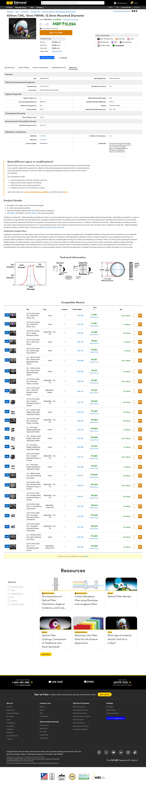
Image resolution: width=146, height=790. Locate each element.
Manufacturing (20, 7)
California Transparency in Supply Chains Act (19, 760)
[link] (135, 1)
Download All (119, 45)
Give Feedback (44, 716)
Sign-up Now (104, 694)
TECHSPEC (10, 732)
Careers (8, 719)
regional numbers (25, 685)
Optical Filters (25, 11)
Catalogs (109, 706)
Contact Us (137, 7)
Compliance (9, 729)
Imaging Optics (44, 735)
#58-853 (80, 421)
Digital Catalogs (111, 710)
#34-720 (80, 402)
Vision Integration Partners (80, 710)
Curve (132, 39)
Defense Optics (44, 738)
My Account (121, 3)
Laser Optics (43, 731)
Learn (32, 7)
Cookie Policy (20, 757)
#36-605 (80, 371)
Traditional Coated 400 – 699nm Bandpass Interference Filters (59, 11)
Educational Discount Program (81, 716)
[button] (128, 7)
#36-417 (80, 391)
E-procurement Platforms (80, 729)
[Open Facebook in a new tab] (99, 753)
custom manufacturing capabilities (36, 192)
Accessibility (41, 757)
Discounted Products (79, 723)
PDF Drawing (104, 42)
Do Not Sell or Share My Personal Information (45, 759)
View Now (55, 602)
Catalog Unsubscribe (112, 713)
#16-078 (80, 537)
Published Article (17, 594)
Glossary (14, 601)
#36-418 (80, 351)
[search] (72, 3)
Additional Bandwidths (71, 19)
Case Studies (10, 726)
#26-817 (80, 496)
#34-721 (80, 457)
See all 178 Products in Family (122, 11)
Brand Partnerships (12, 735)
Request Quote (57, 51)
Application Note (17, 587)
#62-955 (80, 506)
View (110, 136)
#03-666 (80, 467)
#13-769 (80, 527)
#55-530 (80, 438)
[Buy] (140, 315)
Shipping (42, 706)
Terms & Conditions (31, 757)
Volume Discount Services (80, 713)
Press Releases (10, 723)
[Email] (132, 11)
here (86, 556)
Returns (42, 710)
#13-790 (80, 324)
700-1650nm (32, 213)
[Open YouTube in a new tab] (113, 753)
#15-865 (80, 333)
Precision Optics (44, 725)
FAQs (41, 713)
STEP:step (121, 39)
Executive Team (10, 710)
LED (62, 227)
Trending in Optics (17, 604)
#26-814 (80, 485)
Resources (73, 67)
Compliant (43, 136)
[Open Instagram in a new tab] (128, 753)
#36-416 (80, 342)
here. (66, 192)
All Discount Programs (79, 706)
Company (39, 7)
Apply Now (114, 718)
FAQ (12, 597)
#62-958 (80, 547)
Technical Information (40, 67)
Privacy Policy (10, 757)
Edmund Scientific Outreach (81, 726)
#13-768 (80, 516)
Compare (63, 58)
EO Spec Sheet (105, 45)
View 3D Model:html (106, 39)
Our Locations (10, 716)
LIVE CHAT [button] (57, 681)
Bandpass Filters (35, 11)
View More (46, 654)
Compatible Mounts (59, 67)
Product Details (23, 67)
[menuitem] (11, 7)
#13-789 (80, 315)
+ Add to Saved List (47, 58)
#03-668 (80, 360)
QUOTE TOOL (121, 682)
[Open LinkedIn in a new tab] (120, 753)
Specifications (10, 67)
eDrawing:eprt (127, 42)
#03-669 (80, 447)
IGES (115, 42)
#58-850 (80, 381)
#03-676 (80, 429)
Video (13, 590)
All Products (10, 11)
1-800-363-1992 (127, 7)
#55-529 (80, 412)
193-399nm (11, 213)
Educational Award (78, 719)
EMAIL (90, 681)
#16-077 (80, 475)
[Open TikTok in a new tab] (134, 753)
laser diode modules (49, 227)
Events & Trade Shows (12, 713)
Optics (17, 11)
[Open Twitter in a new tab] (106, 753)
